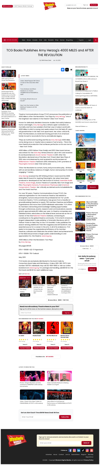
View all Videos (80, 126)
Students (51, 40)
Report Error (89, 457)
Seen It (25, 344)
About (55, 454)
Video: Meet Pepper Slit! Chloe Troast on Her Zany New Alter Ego (30, 82)
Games (62, 40)
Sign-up (85, 5)
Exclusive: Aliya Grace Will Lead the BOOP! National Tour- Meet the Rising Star (8, 129)
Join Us (67, 454)
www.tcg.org (46, 236)
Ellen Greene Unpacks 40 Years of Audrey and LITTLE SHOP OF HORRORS (86, 107)
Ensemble (64, 180)
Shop (56, 40)
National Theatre (39, 216)
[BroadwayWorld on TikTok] (83, 450)
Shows (29, 40)
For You (27, 274)
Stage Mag (69, 40)
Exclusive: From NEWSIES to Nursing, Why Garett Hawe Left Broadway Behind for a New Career (9, 111)
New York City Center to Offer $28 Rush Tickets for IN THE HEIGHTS (29, 107)
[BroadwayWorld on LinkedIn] (78, 450)
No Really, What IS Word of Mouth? (28, 100)
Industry (34, 40)
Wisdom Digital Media (63, 460)
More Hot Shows (81, 187)
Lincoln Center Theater (44, 155)
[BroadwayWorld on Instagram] (74, 450)
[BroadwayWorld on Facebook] (70, 450)
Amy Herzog (60, 116)
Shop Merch (8, 6)
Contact (61, 454)
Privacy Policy (88, 460)
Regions (83, 454)
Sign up (92, 269)
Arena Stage (30, 183)
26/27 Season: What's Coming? (23, 6)
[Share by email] (71, 69)
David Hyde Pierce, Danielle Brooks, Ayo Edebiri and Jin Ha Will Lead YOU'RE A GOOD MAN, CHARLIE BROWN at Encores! (8, 92)
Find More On (44, 357)
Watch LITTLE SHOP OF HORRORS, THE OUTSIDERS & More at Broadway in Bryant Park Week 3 (86, 79)
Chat (40, 40)
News (23, 40)
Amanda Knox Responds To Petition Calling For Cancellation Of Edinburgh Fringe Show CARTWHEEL (86, 93)
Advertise (49, 454)
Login (89, 40)
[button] (95, 40)
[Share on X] (67, 69)
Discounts (93, 187)
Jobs (45, 40)
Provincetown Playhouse (48, 185)
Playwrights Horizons (27, 164)
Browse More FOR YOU (58, 300)
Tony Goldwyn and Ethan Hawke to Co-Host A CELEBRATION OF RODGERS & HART (29, 91)
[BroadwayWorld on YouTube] (91, 450)
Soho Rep (37, 153)
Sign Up (86, 443)
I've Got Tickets (25, 348)
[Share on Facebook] (62, 69)
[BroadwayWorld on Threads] (87, 450)
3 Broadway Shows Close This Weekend (8, 76)
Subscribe (65, 417)
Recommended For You (83, 196)
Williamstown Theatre (27, 162)
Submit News (75, 454)
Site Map (90, 454)
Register (81, 40)
